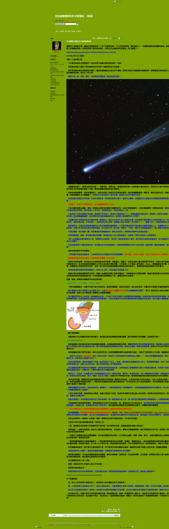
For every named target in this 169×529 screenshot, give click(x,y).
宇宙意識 (52, 98)
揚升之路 (56, 52)
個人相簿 (67, 31)
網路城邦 (118, 1)
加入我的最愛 (64, 22)
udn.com (119, 524)
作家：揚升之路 (59, 20)
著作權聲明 (77, 525)
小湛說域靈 (53, 81)
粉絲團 (39, 527)
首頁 (57, 31)
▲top (120, 522)
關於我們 (58, 525)
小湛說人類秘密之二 (55, 85)
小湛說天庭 (53, 79)
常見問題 (64, 525)
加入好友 (57, 22)
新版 (89, 16)
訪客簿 (73, 31)
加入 (124, 527)
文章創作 (61, 31)
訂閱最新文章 (73, 22)
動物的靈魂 (53, 68)
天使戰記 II (53, 91)
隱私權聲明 (84, 525)
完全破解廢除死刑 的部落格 (69, 16)
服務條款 (70, 525)
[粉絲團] (36, 527)
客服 (89, 525)
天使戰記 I (52, 93)
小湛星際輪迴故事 (55, 83)
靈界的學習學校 (54, 70)
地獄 (51, 100)
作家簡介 (78, 31)
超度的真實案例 (54, 62)
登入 (121, 527)
